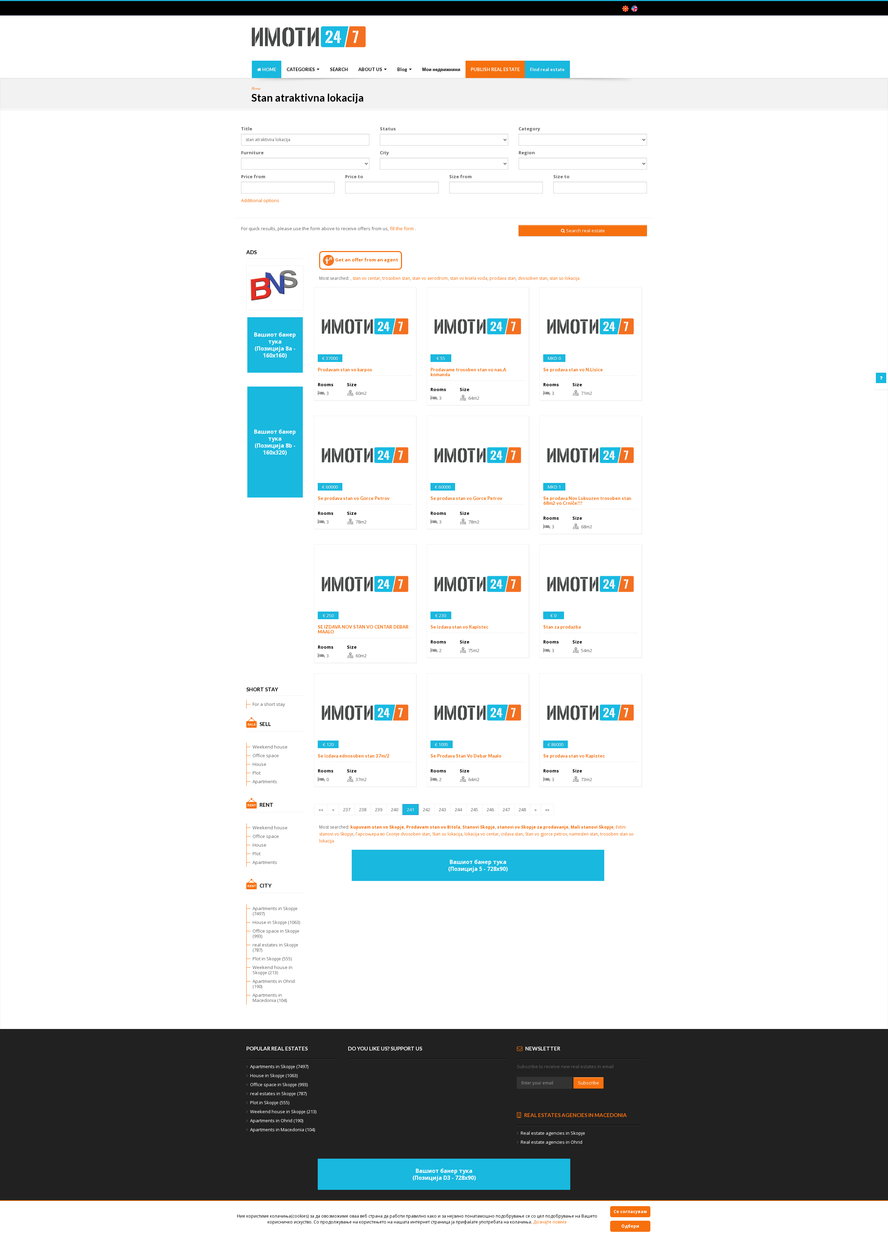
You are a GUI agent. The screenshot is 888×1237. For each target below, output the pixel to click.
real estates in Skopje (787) (275, 947)
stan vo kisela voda (468, 278)
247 (506, 809)
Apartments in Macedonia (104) (270, 997)
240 (394, 809)
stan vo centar (366, 278)
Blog (402, 69)
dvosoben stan (532, 278)
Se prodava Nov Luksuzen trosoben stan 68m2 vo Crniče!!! (587, 500)
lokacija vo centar (481, 834)
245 (474, 809)
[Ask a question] (881, 378)
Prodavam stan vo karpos (345, 369)
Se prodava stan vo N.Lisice (573, 369)
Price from (253, 176)
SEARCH (339, 69)
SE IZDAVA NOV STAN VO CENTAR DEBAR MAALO (363, 629)
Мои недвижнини (441, 69)
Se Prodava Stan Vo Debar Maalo (465, 756)
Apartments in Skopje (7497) (275, 911)
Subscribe (588, 1083)
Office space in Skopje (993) (276, 933)
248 (522, 809)
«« (320, 809)
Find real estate (547, 69)
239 (378, 809)
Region (527, 152)
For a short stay (269, 704)
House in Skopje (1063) (276, 922)
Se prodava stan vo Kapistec (574, 756)
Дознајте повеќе (550, 1222)
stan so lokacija (564, 278)
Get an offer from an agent (366, 260)
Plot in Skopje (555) (272, 958)
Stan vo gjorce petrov (546, 834)
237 (346, 809)
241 (410, 809)
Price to (354, 176)
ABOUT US (370, 69)
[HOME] (308, 39)
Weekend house (270, 747)
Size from (460, 176)
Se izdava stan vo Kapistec (459, 627)
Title (246, 129)
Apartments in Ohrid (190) (274, 983)
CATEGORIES (301, 69)
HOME (268, 69)
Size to (561, 176)
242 (426, 809)
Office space (266, 755)
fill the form (402, 228)
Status (388, 129)
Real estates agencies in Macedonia (575, 1115)
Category (529, 129)
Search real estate (585, 230)
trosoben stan (396, 278)
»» (547, 809)
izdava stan (512, 834)
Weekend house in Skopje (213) (272, 970)
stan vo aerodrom (430, 278)
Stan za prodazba (562, 627)
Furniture (252, 152)
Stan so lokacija (447, 834)
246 (490, 809)
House (259, 764)
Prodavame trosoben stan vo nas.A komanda (468, 372)
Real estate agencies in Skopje (553, 1133)
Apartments (265, 781)
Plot (257, 773)
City (384, 152)
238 (362, 809)
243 (442, 809)
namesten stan (583, 834)
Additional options (260, 200)
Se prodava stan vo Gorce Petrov (354, 498)
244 (458, 809)
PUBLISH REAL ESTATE (495, 69)
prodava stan (502, 278)
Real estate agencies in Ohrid (551, 1142)
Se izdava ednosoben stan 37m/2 (354, 756)
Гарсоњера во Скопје (378, 834)
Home (256, 88)
